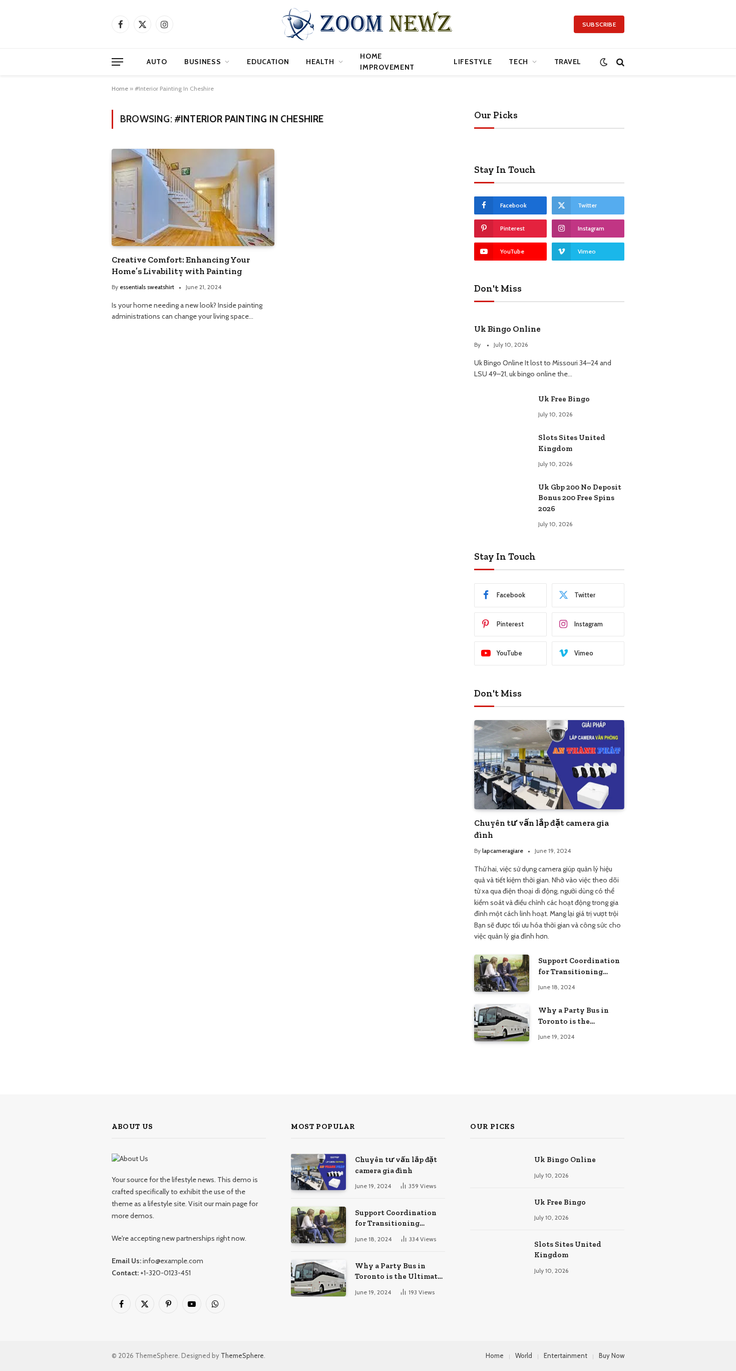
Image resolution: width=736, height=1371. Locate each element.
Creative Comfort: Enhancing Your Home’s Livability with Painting (181, 265)
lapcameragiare (502, 850)
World (523, 1355)
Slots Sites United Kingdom (571, 442)
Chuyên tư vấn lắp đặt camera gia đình (541, 828)
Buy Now (611, 1355)
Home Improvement (387, 62)
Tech (518, 61)
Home (120, 88)
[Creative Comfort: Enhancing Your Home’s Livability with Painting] (193, 197)
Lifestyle (473, 61)
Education (268, 61)
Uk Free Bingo (564, 398)
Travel (567, 61)
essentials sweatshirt (147, 287)
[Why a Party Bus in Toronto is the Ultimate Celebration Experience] (501, 1022)
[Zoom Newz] (368, 24)
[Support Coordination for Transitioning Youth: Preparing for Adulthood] (501, 973)
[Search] (619, 62)
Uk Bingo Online (507, 329)
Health (320, 61)
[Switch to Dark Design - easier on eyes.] (603, 62)
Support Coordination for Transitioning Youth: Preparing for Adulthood (579, 966)
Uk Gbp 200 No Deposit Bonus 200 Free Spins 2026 (579, 498)
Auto (157, 61)
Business (202, 61)
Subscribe (599, 24)
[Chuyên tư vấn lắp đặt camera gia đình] (549, 765)
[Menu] (117, 62)
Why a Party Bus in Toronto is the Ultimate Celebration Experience (577, 1016)
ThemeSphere (242, 1355)
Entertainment (565, 1355)
